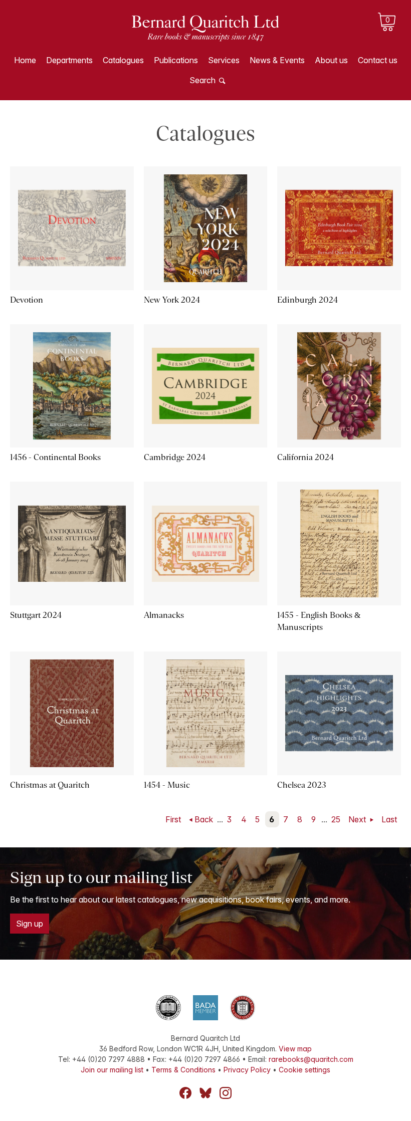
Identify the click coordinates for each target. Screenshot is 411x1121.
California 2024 (305, 457)
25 (335, 819)
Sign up (29, 924)
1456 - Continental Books (55, 457)
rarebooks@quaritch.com (311, 1059)
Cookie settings (304, 1069)
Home (25, 60)
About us (331, 60)
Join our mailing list (112, 1069)
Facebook (185, 1093)
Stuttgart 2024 (36, 615)
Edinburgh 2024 (307, 300)
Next (358, 819)
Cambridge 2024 (175, 457)
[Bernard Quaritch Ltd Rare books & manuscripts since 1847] (205, 35)
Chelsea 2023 (301, 785)
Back (203, 819)
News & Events (277, 60)
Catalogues (123, 60)
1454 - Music (167, 785)
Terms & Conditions (183, 1069)
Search (202, 80)
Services (224, 60)
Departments (69, 60)
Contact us (377, 60)
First (173, 819)
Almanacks (164, 615)
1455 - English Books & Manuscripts (318, 621)
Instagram (226, 1093)
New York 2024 (172, 300)
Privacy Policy (247, 1069)
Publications (176, 60)
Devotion (26, 300)
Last (389, 819)
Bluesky (205, 1093)
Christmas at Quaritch (50, 785)
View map (295, 1048)
